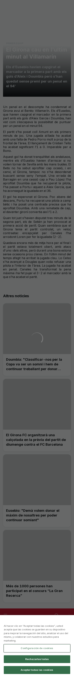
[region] (37, 646)
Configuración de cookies (37, 648)
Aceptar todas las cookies (37, 669)
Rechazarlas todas (37, 659)
